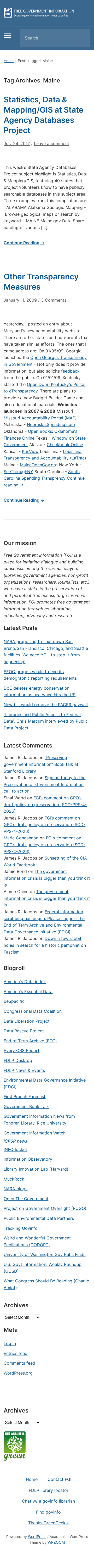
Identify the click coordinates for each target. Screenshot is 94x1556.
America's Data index (25, 981)
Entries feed (15, 1353)
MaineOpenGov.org (39, 464)
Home (9, 60)
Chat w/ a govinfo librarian (48, 1501)
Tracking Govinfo (21, 1228)
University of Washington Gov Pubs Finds (44, 1254)
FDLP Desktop (18, 1060)
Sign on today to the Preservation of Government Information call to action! (44, 784)
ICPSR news (15, 1141)
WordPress (37, 1536)
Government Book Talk (26, 1106)
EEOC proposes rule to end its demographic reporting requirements (40, 675)
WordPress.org (18, 1373)
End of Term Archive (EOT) (30, 1040)
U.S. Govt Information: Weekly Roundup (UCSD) (42, 1268)
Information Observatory (28, 1159)
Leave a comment (51, 143)
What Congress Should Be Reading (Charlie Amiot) (46, 1284)
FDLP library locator (48, 1490)
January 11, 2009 (20, 300)
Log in (10, 1343)
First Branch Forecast (24, 1096)
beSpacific (14, 1001)
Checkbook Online (65, 444)
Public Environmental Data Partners (39, 1218)
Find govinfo (48, 1512)
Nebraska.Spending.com (51, 424)
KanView (30, 451)
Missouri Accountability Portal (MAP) (40, 417)
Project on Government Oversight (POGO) (45, 1208)
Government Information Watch (35, 1133)
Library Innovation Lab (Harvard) (36, 1169)
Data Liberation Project (27, 1021)
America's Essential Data (28, 991)
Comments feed (19, 1363)
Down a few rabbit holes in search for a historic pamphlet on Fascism (45, 945)
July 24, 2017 (17, 143)
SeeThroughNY (18, 471)
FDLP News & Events (24, 1070)
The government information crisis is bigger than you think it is (47, 878)
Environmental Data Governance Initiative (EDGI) (45, 1083)
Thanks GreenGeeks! (48, 1522)
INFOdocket (15, 1149)
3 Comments (53, 302)
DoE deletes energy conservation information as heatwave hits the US (39, 691)
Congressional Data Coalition (33, 1011)
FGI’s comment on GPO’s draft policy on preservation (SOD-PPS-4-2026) (45, 804)
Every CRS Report (21, 1050)
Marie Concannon (21, 837)
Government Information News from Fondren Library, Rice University (39, 1120)
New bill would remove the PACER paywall (46, 704)
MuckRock (14, 1179)
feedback (70, 371)
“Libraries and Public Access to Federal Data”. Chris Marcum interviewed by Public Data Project (46, 721)
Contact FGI (59, 1479)
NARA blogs (15, 1188)
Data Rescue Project (24, 1030)
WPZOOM (56, 1542)
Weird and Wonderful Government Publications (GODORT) (37, 1241)
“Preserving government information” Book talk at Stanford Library (41, 764)
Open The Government (26, 1198)
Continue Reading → (24, 242)
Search (82, 38)
